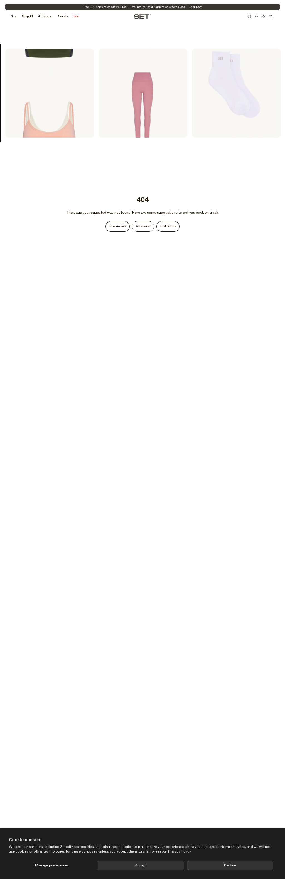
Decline (230, 865)
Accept (141, 865)
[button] (249, 16)
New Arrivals (117, 226)
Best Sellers (168, 226)
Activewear (143, 226)
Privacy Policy (179, 851)
